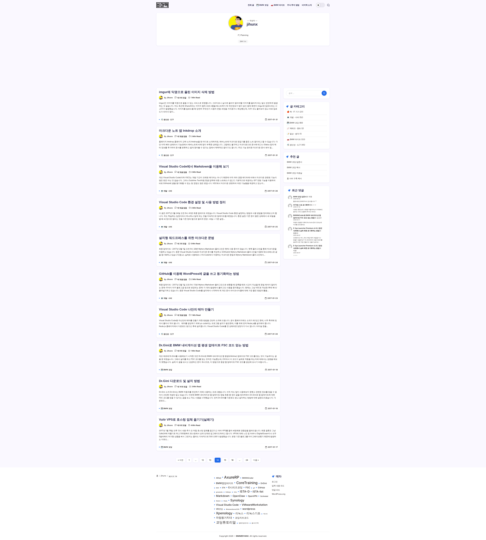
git (254, 488)
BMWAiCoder (247, 478)
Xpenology (224, 513)
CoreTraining (247, 483)
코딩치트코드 (242, 517)
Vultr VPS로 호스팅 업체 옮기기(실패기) (186, 419)
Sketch (218, 501)
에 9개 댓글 (181, 98)
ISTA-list (258, 491)
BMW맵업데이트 (224, 483)
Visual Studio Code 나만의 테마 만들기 (186, 309)
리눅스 (239, 513)
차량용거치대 (224, 517)
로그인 (275, 481)
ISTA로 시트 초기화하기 (302, 205)
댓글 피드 (276, 490)
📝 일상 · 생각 (293, 134)
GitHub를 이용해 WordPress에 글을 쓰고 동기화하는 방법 (199, 273)
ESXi (217, 488)
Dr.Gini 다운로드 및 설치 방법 (179, 381)
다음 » (256, 460)
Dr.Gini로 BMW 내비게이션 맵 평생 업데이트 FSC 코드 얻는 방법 (203, 345)
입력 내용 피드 (278, 486)
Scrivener (264, 496)
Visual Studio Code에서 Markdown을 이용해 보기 (194, 166)
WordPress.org (278, 494)
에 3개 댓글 (181, 243)
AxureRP (231, 477)
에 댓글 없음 (182, 136)
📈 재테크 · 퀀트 (294, 128)
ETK (223, 488)
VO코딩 (219, 509)
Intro (235, 492)
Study (225, 501)
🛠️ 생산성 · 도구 (294, 145)
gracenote (219, 492)
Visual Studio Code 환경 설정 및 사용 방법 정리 (192, 202)
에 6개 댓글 (181, 425)
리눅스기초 (253, 513)
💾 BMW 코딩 (293, 123)
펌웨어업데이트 (244, 523)
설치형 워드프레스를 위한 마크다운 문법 (186, 238)
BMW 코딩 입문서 (294, 162)
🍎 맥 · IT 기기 (293, 112)
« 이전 (180, 460)
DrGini (264, 483)
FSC (248, 487)
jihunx (170, 97)
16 (232, 460)
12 (203, 460)
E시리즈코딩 (235, 487)
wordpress (248, 508)
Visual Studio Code (227, 504)
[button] (320, 5)
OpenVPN (252, 496)
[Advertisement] (243, 68)
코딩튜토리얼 (226, 522)
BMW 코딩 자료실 (294, 173)
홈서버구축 (255, 523)
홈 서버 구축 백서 (294, 178)
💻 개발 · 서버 (293, 117)
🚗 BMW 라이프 (294, 139)
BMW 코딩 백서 (293, 167)
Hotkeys (228, 492)
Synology (237, 500)
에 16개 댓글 (182, 387)
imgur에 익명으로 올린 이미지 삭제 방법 (186, 92)
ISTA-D (245, 491)
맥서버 (265, 514)
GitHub (261, 487)
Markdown (223, 495)
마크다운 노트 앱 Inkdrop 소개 (180, 130)
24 (247, 460)
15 (225, 460)
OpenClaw (239, 495)
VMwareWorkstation (255, 504)
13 (210, 460)
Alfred (218, 478)
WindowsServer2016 (232, 509)
